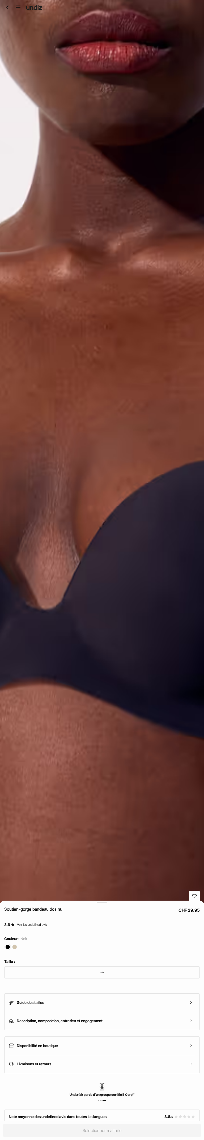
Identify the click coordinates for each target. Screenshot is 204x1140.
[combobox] (102, 972)
